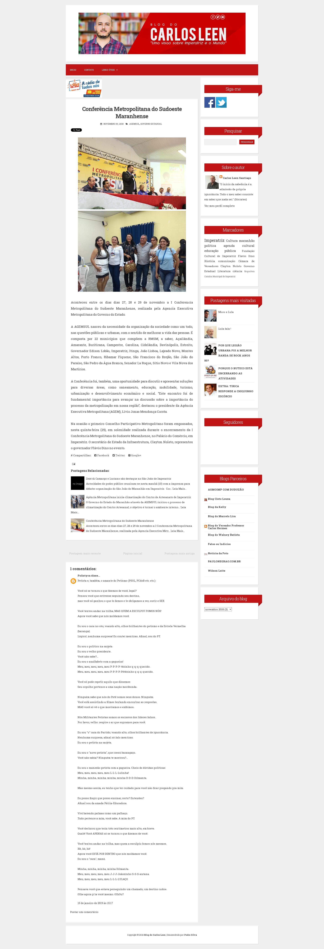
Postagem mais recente (85, 553)
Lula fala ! (224, 328)
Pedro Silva (190, 934)
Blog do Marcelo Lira (222, 516)
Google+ (135, 455)
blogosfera (249, 271)
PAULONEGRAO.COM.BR (224, 561)
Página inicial (132, 553)
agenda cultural (239, 246)
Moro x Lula (226, 312)
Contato (89, 69)
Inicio (73, 69)
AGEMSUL (134, 123)
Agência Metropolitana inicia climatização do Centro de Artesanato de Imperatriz (138, 497)
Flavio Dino (246, 256)
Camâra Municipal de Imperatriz (219, 276)
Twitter (120, 455)
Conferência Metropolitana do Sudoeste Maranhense (132, 112)
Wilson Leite (216, 570)
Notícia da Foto (218, 553)
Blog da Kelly (217, 507)
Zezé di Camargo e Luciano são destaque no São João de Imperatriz (128, 478)
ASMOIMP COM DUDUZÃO (226, 489)
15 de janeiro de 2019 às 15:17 (95, 903)
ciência (237, 271)
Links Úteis (108, 69)
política (210, 246)
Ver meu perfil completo (219, 205)
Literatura (224, 271)
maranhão (246, 241)
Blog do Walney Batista (224, 534)
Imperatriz (214, 240)
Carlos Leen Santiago (237, 178)
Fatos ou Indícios (219, 544)
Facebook (103, 455)
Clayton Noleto (231, 266)
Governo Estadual (151, 123)
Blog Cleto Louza (219, 498)
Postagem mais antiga (180, 553)
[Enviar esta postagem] (73, 463)
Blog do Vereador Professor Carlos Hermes (226, 527)
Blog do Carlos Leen (155, 934)
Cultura (232, 241)
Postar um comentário (84, 912)
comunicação (226, 261)
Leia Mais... (179, 488)
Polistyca (84, 575)
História (209, 261)
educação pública (220, 251)
